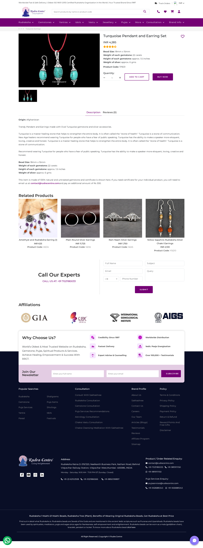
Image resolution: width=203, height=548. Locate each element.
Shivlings (51, 407)
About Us (136, 395)
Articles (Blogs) (140, 422)
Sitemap (136, 444)
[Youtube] (28, 475)
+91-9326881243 (155, 488)
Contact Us (137, 406)
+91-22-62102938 (71, 479)
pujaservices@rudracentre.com (163, 483)
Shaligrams (53, 396)
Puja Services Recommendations (92, 411)
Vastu (92, 22)
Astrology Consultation (87, 417)
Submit (144, 289)
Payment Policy (168, 411)
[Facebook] (22, 475)
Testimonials (138, 428)
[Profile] (179, 12)
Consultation (154, 22)
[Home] (33, 11)
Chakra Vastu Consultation (89, 422)
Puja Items (52, 402)
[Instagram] (35, 475)
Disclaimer (165, 430)
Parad (22, 418)
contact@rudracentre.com (161, 463)
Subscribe (172, 373)
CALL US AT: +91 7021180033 (59, 281)
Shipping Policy (168, 406)
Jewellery (108, 22)
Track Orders (164, 3)
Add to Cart (136, 77)
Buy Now (162, 77)
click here (131, 527)
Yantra (22, 413)
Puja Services (25, 407)
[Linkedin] (42, 475)
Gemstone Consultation (87, 406)
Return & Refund (168, 417)
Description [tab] (93, 112)
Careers (135, 411)
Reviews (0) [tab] (110, 112)
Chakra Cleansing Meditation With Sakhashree (99, 428)
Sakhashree (137, 400)
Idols (78, 22)
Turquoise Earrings (33, 29)
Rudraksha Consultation (87, 400)
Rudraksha (25, 22)
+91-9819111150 (174, 467)
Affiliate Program (141, 439)
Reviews (136, 433)
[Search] (145, 11)
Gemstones (45, 22)
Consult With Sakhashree (88, 395)
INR (180, 3)
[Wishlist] (165, 12)
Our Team (137, 417)
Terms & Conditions (170, 395)
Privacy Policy (167, 400)
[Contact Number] (158, 12)
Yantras (63, 22)
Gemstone (24, 402)
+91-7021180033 (155, 467)
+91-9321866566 (90, 479)
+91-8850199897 (111, 479)
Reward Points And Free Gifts (170, 423)
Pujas (124, 22)
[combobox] (111, 279)
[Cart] (172, 12)
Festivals (51, 418)
